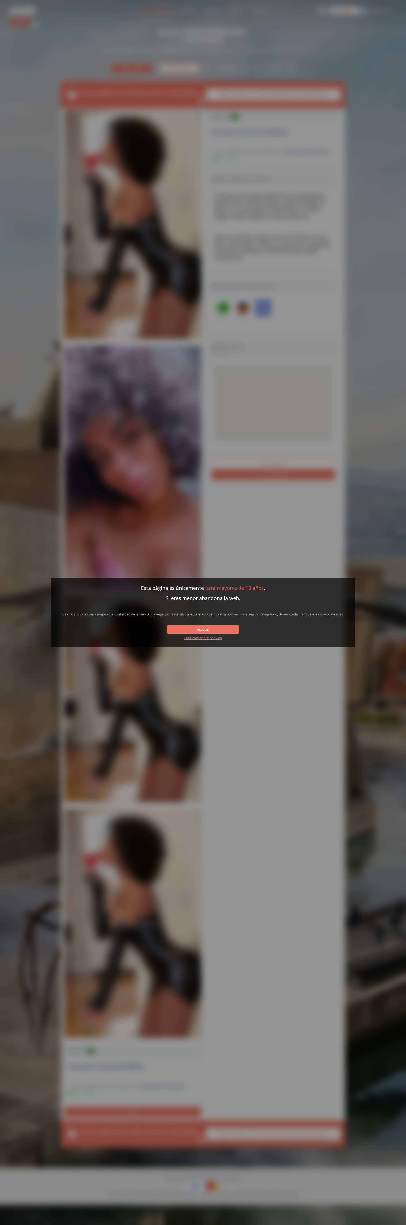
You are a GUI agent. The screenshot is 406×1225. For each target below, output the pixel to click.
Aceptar (203, 629)
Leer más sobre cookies (203, 638)
